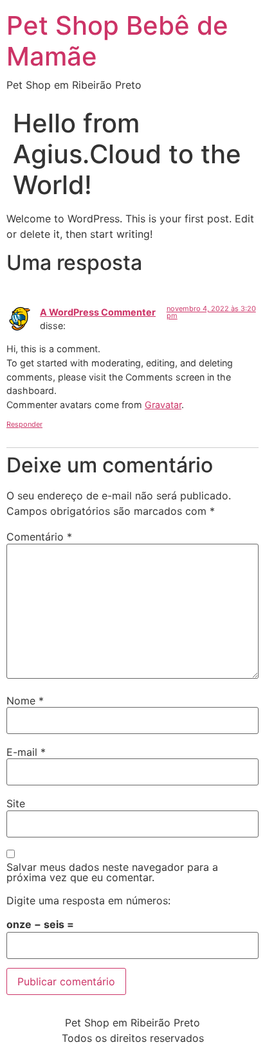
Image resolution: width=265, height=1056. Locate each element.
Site (15, 803)
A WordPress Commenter (98, 312)
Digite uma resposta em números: (88, 900)
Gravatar (163, 404)
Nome (25, 700)
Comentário (39, 537)
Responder (24, 424)
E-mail (26, 752)
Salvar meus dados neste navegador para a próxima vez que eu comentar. (112, 872)
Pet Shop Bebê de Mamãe (117, 41)
